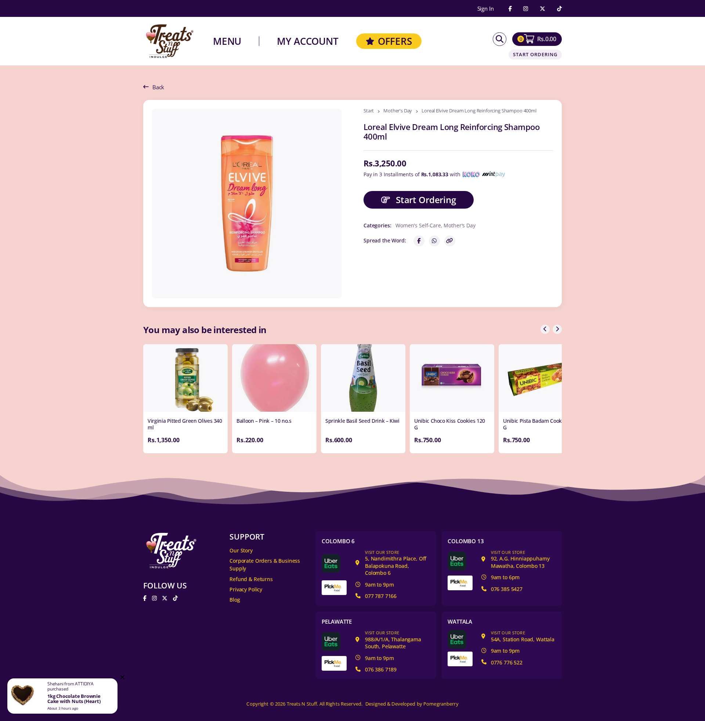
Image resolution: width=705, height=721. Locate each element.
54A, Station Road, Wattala (522, 636)
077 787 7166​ (381, 595)
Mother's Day (397, 111)
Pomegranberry (441, 704)
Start (369, 111)
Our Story (241, 550)
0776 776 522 (507, 662)
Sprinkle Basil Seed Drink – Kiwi (362, 420)
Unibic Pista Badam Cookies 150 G (540, 424)
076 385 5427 (507, 588)
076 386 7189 (381, 669)
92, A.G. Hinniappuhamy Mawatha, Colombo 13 (520, 559)
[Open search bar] (499, 39)
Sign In (485, 8)
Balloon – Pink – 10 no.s (264, 420)
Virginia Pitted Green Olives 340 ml (185, 424)
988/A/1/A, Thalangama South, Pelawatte (393, 640)
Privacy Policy (245, 589)
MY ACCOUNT (308, 41)
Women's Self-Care (418, 225)
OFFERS (395, 41)
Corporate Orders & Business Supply (264, 564)
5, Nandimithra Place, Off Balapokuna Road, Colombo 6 (395, 563)
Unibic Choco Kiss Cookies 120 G (449, 424)
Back (158, 87)
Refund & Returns (251, 579)
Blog (234, 599)
